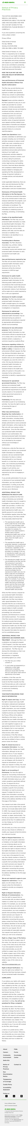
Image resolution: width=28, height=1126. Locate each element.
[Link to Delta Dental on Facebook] (6, 1096)
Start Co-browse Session (11, 1105)
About (5, 1049)
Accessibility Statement (7, 1088)
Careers (5, 1052)
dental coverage (17, 1119)
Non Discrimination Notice (7, 1074)
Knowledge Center (17, 1056)
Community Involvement (7, 1056)
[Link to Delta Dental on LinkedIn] (14, 1096)
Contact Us (17, 1064)
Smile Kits (6, 1060)
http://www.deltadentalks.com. (11, 964)
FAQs (15, 1049)
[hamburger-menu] (25, 2)
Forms (16, 1052)
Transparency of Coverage (7, 1080)
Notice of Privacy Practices (6, 1067)
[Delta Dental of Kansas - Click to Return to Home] (8, 2)
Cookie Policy (7, 1084)
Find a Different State (10, 1103)
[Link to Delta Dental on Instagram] (21, 1096)
